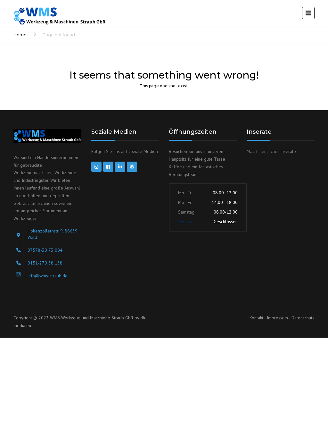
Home (20, 34)
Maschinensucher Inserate (271, 151)
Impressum (278, 318)
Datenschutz (303, 318)
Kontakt (257, 318)
